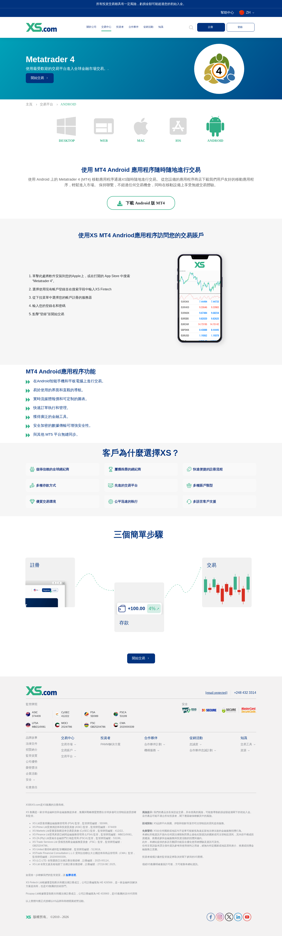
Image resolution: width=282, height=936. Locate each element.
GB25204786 (97, 726)
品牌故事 (31, 737)
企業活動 (31, 773)
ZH (248, 12)
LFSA (35, 723)
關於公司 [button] (91, 26)
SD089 (94, 716)
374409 (36, 716)
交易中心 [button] (106, 26)
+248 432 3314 (245, 692)
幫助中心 (227, 12)
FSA (92, 712)
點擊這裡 (71, 875)
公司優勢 (31, 761)
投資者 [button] (120, 26)
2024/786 (66, 726)
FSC (92, 723)
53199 (123, 716)
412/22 (65, 716)
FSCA (123, 712)
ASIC (35, 712)
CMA (122, 723)
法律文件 (31, 743)
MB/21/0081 (39, 726)
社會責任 (31, 787)
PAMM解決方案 (111, 744)
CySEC (65, 712)
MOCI (64, 723)
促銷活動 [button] (148, 26)
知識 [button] (160, 26)
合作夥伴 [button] (134, 26)
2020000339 (127, 726)
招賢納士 (31, 749)
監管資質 (31, 755)
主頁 (29, 104)
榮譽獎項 (31, 767)
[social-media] (211, 916)
